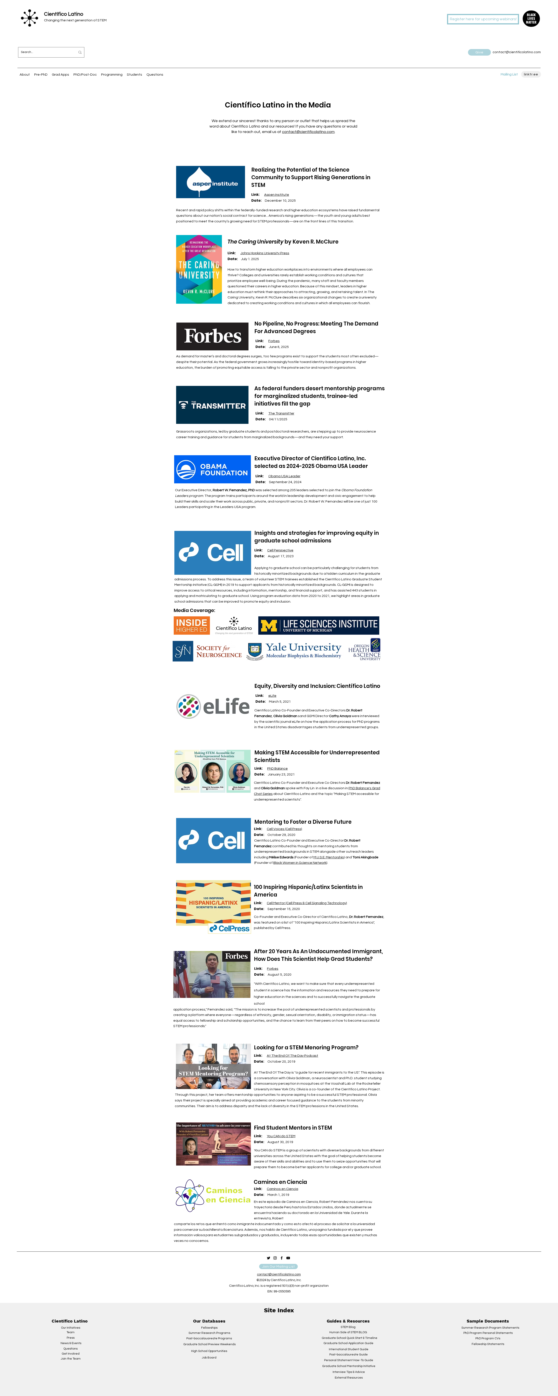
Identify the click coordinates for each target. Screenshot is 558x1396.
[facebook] (281, 1258)
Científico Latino (63, 14)
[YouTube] (288, 1258)
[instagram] (275, 1258)
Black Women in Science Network (300, 862)
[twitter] (268, 1258)
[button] (531, 18)
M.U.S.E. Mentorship (328, 857)
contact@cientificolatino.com (308, 132)
